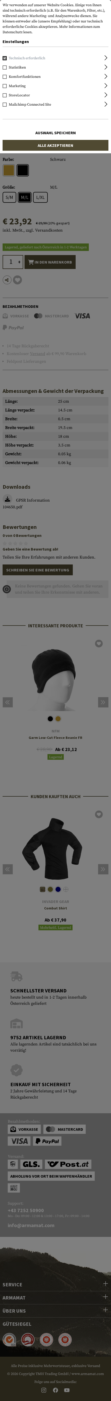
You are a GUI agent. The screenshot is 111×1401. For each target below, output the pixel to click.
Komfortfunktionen (25, 76)
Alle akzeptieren (55, 145)
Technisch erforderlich (27, 58)
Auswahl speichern (55, 132)
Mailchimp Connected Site (30, 104)
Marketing (17, 86)
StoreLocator (19, 95)
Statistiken (17, 67)
